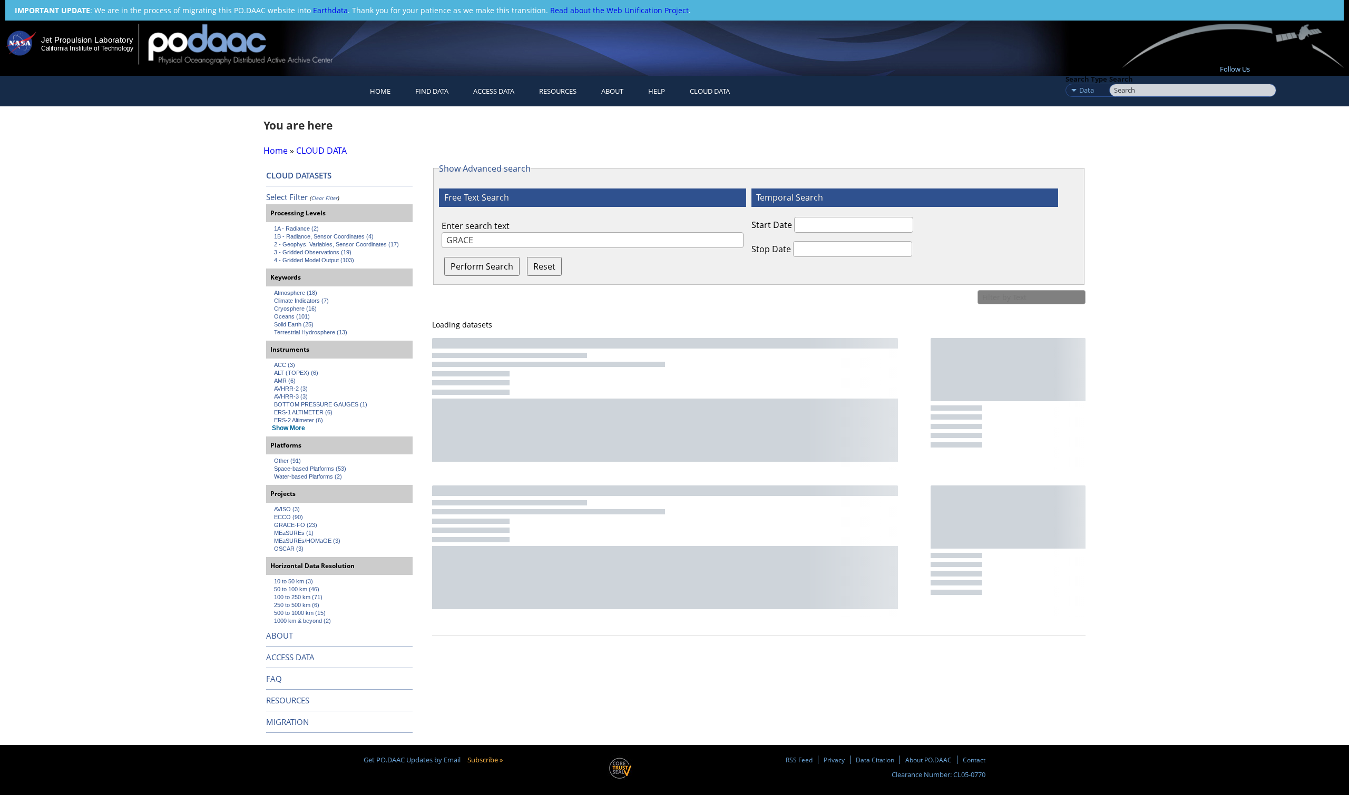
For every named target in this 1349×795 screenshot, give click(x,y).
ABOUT (279, 635)
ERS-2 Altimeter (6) (298, 420)
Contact (974, 760)
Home (380, 91)
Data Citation (875, 760)
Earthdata (330, 10)
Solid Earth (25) (294, 324)
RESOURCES (557, 91)
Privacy (834, 760)
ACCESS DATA (290, 657)
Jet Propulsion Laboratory (87, 39)
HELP (656, 91)
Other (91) (287, 461)
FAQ (274, 678)
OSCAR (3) (289, 548)
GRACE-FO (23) (295, 525)
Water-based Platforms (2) (308, 476)
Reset (544, 266)
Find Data (431, 91)
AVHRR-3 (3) (291, 396)
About (612, 91)
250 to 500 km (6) (296, 605)
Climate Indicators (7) (301, 300)
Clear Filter (324, 198)
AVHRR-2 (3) (291, 388)
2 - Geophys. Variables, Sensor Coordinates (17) (336, 244)
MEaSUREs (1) (294, 533)
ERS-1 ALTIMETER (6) (303, 412)
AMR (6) (285, 380)
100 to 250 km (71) (298, 597)
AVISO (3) (287, 509)
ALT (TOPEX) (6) (296, 373)
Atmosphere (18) (295, 293)
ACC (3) (284, 365)
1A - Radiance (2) (296, 228)
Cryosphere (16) (295, 308)
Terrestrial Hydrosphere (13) (310, 332)
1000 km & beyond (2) (302, 621)
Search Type (1086, 79)
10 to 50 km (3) (293, 581)
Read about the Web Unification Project (619, 10)
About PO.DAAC (928, 760)
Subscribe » (485, 759)
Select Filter (287, 197)
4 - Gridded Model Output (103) (314, 260)
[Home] (249, 44)
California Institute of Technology (87, 48)
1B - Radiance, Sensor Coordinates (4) (324, 236)
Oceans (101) (292, 316)
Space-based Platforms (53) (310, 468)
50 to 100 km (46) (296, 589)
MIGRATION (287, 722)
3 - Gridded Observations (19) (312, 252)
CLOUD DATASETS (298, 175)
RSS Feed (799, 760)
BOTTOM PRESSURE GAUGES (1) (320, 404)
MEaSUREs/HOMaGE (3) (307, 541)
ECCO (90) (288, 517)
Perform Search (482, 266)
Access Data (493, 91)
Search (1121, 79)
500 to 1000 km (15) (300, 613)
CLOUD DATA (710, 91)
